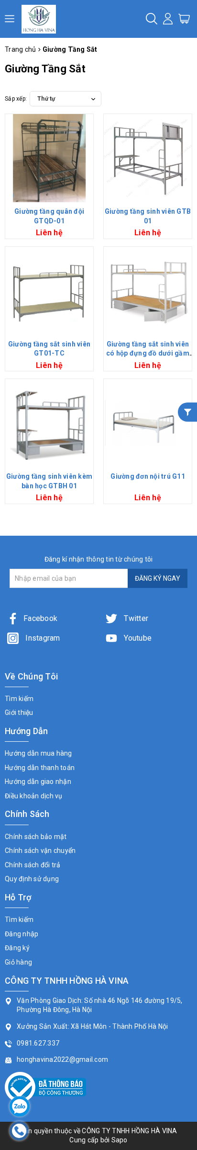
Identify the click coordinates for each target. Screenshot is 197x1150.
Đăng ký (17, 948)
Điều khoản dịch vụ (34, 796)
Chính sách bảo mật (36, 836)
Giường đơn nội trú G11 (147, 476)
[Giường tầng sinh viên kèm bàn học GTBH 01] (49, 423)
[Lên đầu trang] (182, 798)
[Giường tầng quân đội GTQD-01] (49, 158)
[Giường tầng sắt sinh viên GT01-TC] (49, 291)
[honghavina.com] (39, 19)
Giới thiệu (19, 712)
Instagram (41, 638)
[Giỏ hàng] (184, 18)
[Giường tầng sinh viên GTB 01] (148, 158)
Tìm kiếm (19, 698)
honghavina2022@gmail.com (62, 1059)
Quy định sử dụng (32, 879)
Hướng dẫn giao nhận (38, 781)
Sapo (119, 1140)
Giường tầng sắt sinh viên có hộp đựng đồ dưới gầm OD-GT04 (147, 353)
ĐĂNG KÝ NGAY (157, 578)
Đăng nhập (21, 934)
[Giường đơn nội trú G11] (148, 423)
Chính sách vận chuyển (40, 850)
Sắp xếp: (16, 98)
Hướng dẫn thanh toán (40, 767)
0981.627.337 (38, 1043)
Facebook (40, 618)
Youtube (137, 638)
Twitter (135, 618)
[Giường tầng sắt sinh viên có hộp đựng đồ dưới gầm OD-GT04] (148, 291)
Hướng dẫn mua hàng (38, 753)
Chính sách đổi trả (33, 865)
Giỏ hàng (18, 962)
